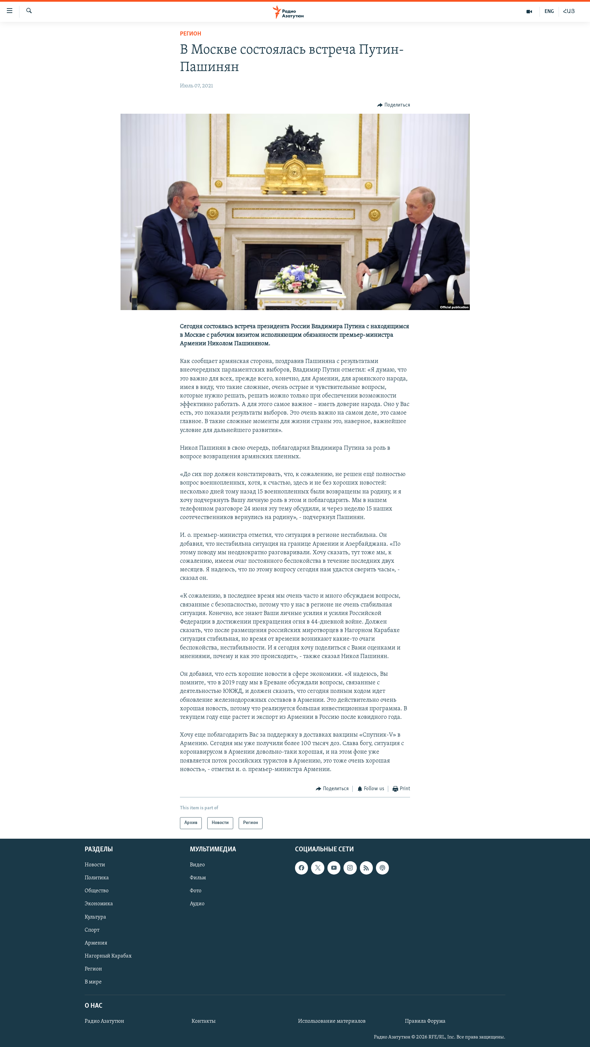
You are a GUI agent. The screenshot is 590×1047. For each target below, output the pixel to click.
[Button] (393, 105)
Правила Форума (425, 1021)
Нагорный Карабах (108, 956)
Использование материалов (332, 1021)
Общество (97, 891)
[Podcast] (382, 867)
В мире (93, 982)
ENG (549, 11)
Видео (197, 865)
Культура (95, 917)
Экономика (99, 904)
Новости (95, 865)
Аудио (197, 904)
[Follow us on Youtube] (333, 867)
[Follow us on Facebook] (301, 867)
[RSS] (366, 867)
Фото (195, 891)
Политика (97, 878)
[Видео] (529, 11)
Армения (96, 943)
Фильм (198, 878)
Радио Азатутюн (104, 1021)
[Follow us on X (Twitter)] (317, 867)
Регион (190, 34)
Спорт (92, 930)
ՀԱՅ (569, 11)
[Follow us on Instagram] (349, 867)
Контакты (203, 1021)
